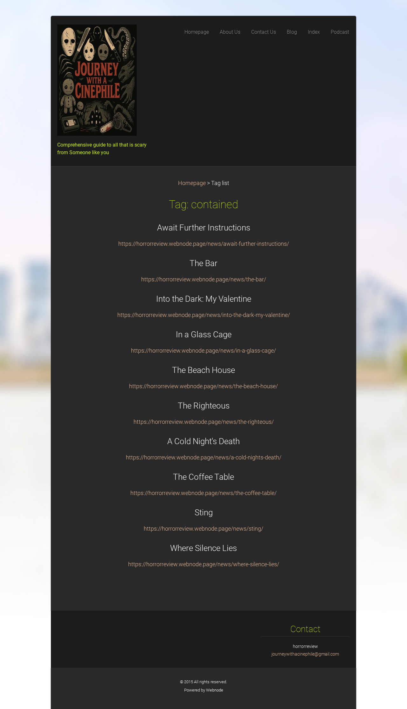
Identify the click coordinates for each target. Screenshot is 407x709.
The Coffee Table (203, 477)
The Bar (203, 263)
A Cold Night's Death (203, 441)
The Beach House (203, 370)
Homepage (192, 183)
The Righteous (204, 405)
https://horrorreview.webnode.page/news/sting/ (203, 529)
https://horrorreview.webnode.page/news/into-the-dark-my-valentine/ (203, 315)
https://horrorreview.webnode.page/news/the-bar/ (203, 279)
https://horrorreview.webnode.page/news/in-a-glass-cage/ (203, 351)
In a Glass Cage (203, 334)
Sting (204, 512)
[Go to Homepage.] (105, 82)
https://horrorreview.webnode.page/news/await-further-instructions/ (203, 244)
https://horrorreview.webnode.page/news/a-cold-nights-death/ (203, 457)
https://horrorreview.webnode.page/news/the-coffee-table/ (203, 493)
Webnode (214, 690)
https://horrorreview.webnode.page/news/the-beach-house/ (203, 386)
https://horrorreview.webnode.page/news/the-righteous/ (204, 422)
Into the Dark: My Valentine (203, 299)
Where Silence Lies (203, 548)
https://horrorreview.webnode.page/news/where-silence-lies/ (203, 564)
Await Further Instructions (203, 227)
